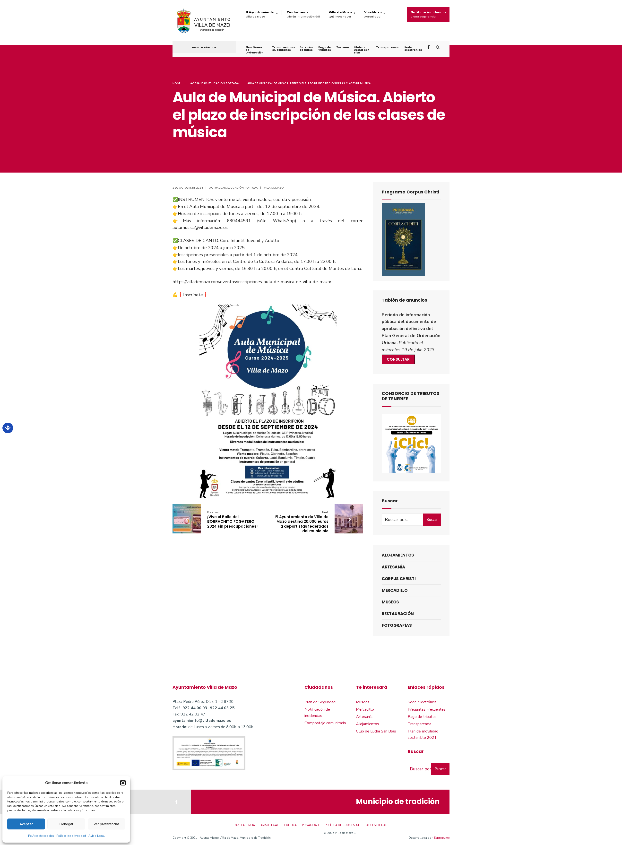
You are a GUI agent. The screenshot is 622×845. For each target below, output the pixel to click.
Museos (390, 602)
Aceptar (26, 824)
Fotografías (397, 625)
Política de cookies (41, 836)
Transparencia (387, 47)
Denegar (66, 824)
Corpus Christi (398, 579)
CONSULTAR (398, 359)
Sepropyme (441, 838)
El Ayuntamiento (259, 14)
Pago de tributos (324, 48)
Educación (216, 83)
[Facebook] (429, 47)
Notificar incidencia (428, 14)
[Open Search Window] (437, 47)
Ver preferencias (107, 824)
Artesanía (393, 567)
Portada (232, 83)
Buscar (432, 519)
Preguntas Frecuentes (427, 709)
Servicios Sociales (306, 48)
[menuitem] (263, 14)
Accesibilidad (377, 825)
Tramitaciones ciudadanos (283, 48)
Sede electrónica (413, 48)
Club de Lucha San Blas (361, 49)
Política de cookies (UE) (343, 825)
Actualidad (198, 83)
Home (177, 83)
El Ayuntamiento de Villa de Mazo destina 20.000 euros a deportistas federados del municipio (301, 521)
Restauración (398, 614)
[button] (123, 782)
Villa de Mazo (340, 14)
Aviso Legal (96, 836)
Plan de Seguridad (320, 702)
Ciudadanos (303, 14)
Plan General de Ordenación (255, 49)
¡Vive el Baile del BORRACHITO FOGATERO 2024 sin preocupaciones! (232, 519)
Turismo (342, 47)
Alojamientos (398, 555)
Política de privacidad (71, 836)
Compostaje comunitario (325, 723)
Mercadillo (395, 590)
